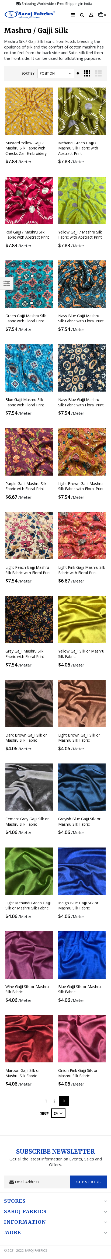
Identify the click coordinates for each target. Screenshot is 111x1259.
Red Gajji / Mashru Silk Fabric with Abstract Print (27, 234)
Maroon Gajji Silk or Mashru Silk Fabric (22, 1073)
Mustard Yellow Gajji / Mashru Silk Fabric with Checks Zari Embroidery (26, 148)
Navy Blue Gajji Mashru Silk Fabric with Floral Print (81, 318)
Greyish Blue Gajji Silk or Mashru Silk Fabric (79, 821)
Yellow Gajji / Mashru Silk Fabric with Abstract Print (80, 234)
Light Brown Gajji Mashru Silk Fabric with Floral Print (81, 486)
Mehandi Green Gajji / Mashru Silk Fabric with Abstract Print (78, 148)
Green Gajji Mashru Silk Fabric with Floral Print (25, 318)
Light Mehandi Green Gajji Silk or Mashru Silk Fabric (28, 905)
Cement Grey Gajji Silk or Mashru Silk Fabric (27, 821)
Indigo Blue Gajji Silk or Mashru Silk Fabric (78, 905)
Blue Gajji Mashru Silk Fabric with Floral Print (24, 402)
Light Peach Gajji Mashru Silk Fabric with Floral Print (28, 570)
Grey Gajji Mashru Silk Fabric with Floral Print (24, 653)
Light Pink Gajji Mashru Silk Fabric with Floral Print (81, 570)
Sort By (28, 73)
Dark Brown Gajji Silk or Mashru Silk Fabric (26, 738)
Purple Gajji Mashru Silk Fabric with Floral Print (25, 486)
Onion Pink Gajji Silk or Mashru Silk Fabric (78, 1073)
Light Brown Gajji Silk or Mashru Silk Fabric (79, 738)
